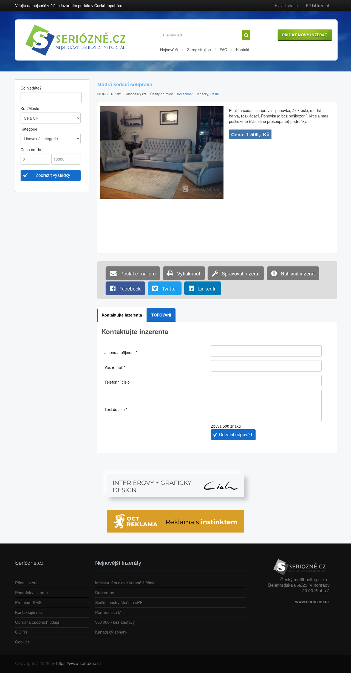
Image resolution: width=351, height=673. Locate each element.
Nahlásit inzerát (297, 274)
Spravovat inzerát (240, 274)
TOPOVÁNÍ (161, 315)
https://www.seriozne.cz (79, 663)
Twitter (169, 289)
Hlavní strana (286, 5)
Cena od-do (31, 149)
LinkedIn (207, 289)
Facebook (129, 289)
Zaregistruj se (199, 49)
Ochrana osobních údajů (37, 622)
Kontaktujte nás (29, 612)
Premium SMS (28, 602)
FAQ (223, 49)
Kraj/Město (30, 108)
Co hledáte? (31, 88)
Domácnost (184, 93)
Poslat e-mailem (137, 274)
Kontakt (242, 49)
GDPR (21, 632)
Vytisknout (188, 274)
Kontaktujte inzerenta (122, 315)
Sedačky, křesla (207, 93)
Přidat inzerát (317, 5)
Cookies (22, 642)
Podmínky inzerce (31, 592)
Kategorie (29, 129)
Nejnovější (169, 49)
